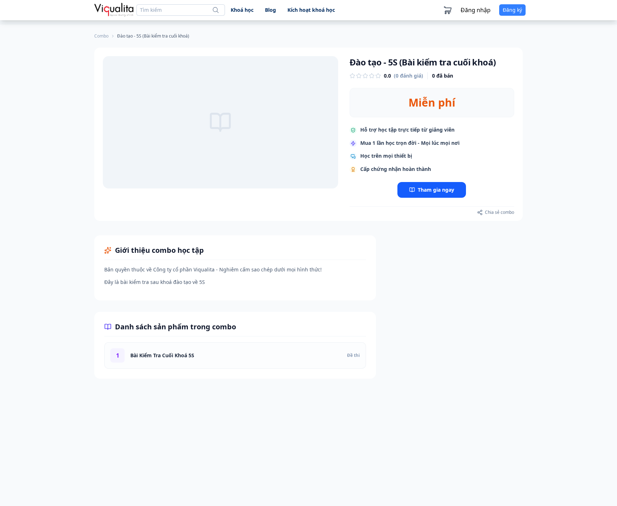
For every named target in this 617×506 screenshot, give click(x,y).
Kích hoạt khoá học (311, 9)
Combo (101, 36)
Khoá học (242, 9)
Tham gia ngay (436, 189)
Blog (270, 9)
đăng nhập (476, 10)
